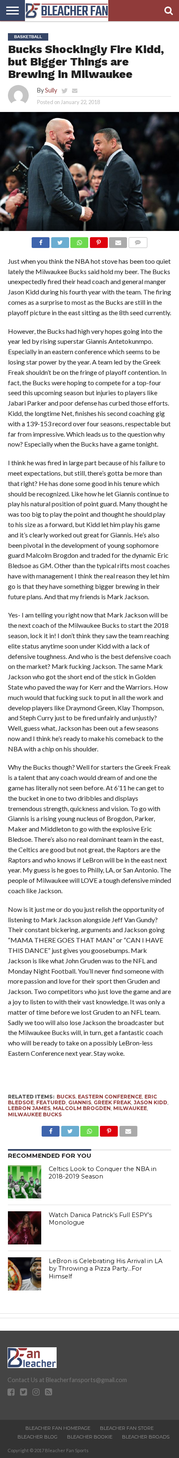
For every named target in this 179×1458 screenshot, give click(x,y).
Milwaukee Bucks (35, 1114)
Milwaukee (130, 1108)
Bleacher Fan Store (127, 1428)
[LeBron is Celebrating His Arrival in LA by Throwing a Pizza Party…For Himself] (24, 1273)
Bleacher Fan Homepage (57, 1428)
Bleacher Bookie (89, 1437)
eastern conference (110, 1097)
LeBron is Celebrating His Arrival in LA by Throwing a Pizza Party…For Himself (105, 1268)
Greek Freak (112, 1102)
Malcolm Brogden (82, 1108)
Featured (51, 1102)
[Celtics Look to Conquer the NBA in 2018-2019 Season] (24, 1181)
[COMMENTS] (137, 240)
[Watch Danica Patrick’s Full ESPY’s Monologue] (24, 1227)
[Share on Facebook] (41, 240)
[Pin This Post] (99, 240)
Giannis (79, 1102)
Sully (51, 90)
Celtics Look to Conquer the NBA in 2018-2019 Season (103, 1173)
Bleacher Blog (37, 1437)
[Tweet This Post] (60, 240)
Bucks (66, 1097)
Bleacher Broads (145, 1437)
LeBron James (29, 1108)
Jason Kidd (150, 1102)
